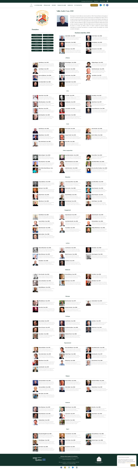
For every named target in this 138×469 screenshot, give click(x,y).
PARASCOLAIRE (62, 5)
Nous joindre (102, 1)
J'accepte (133, 465)
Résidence (96, 1)
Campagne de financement (86, 1)
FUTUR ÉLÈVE (78, 5)
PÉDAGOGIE (47, 5)
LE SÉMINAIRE (38, 5)
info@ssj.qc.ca (65, 463)
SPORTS (54, 5)
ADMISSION (94, 5)
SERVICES (70, 5)
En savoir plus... (128, 462)
